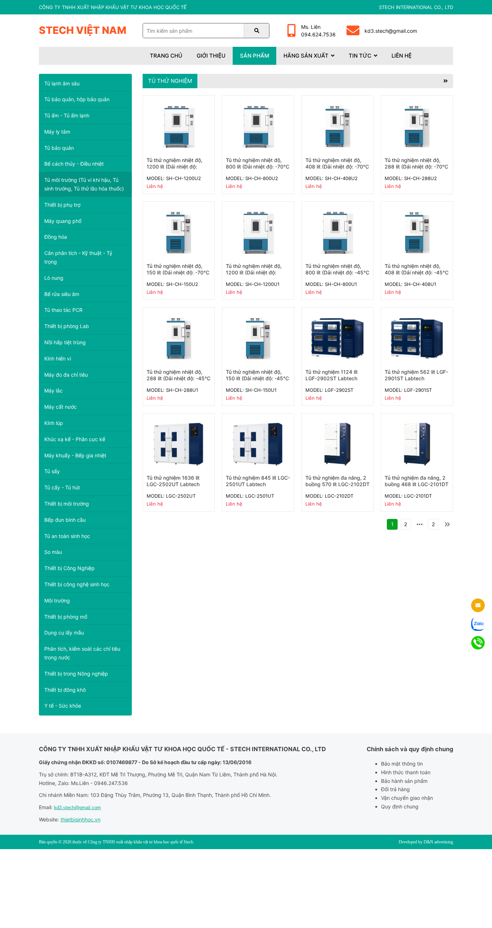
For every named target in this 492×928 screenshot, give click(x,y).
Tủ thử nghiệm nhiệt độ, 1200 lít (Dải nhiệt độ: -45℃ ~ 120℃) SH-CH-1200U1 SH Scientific (254, 276)
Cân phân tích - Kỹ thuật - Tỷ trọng (78, 257)
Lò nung (53, 278)
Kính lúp (53, 423)
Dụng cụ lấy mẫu (64, 632)
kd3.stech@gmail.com (390, 31)
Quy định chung (400, 806)
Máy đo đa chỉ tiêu (66, 375)
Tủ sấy (52, 471)
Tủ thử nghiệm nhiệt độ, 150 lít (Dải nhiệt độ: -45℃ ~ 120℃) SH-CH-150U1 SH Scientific (257, 382)
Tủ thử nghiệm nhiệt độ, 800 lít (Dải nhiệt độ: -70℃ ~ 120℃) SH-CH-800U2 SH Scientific (258, 170)
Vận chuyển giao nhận (407, 798)
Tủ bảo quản (59, 148)
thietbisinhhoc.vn (80, 819)
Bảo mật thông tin (402, 764)
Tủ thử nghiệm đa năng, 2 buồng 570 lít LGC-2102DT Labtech (337, 484)
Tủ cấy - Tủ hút (62, 487)
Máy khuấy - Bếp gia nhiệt (75, 455)
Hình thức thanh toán (405, 772)
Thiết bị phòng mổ (65, 617)
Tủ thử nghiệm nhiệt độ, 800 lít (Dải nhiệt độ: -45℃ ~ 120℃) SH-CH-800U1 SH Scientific (337, 276)
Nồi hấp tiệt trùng (65, 342)
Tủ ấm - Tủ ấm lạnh (66, 115)
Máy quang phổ (62, 221)
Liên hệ (402, 55)
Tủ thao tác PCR (63, 310)
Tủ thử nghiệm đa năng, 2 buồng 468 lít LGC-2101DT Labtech (416, 484)
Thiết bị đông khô (65, 690)
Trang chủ (166, 55)
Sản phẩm (254, 55)
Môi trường (57, 600)
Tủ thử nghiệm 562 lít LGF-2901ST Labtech (416, 375)
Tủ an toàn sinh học (67, 536)
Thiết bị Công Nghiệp (69, 568)
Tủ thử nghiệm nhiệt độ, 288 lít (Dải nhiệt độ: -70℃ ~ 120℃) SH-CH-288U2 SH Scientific (416, 170)
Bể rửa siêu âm (61, 294)
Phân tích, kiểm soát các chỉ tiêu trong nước (82, 653)
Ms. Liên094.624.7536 (318, 30)
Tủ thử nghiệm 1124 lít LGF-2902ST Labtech (331, 375)
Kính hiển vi (57, 358)
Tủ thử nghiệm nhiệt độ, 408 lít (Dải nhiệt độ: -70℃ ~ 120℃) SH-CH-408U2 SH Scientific (337, 170)
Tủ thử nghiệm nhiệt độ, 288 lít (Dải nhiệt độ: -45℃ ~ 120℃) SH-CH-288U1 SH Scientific (179, 382)
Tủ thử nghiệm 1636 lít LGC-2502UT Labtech (173, 481)
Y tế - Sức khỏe (62, 706)
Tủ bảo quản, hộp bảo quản (76, 99)
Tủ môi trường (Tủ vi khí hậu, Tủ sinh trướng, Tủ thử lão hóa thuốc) (84, 184)
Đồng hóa (55, 237)
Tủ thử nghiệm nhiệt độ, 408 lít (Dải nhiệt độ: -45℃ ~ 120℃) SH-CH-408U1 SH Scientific (417, 276)
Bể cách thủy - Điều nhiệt (74, 164)
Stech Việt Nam (82, 30)
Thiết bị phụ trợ (62, 205)
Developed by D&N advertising (426, 841)
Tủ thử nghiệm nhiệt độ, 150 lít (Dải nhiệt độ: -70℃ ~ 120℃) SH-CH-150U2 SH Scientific (178, 276)
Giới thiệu (211, 55)
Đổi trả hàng (395, 789)
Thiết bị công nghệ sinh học (76, 584)
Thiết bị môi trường (66, 504)
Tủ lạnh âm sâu (62, 83)
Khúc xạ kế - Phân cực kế (74, 439)
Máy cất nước (60, 407)
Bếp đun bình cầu (65, 520)
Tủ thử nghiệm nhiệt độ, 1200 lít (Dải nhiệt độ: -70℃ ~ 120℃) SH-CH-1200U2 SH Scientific (175, 170)
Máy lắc (53, 390)
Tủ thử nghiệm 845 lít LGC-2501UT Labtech (258, 481)
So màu (53, 552)
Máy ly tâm (57, 132)
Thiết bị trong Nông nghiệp (76, 674)
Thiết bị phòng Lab (66, 326)
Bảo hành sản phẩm (404, 781)
